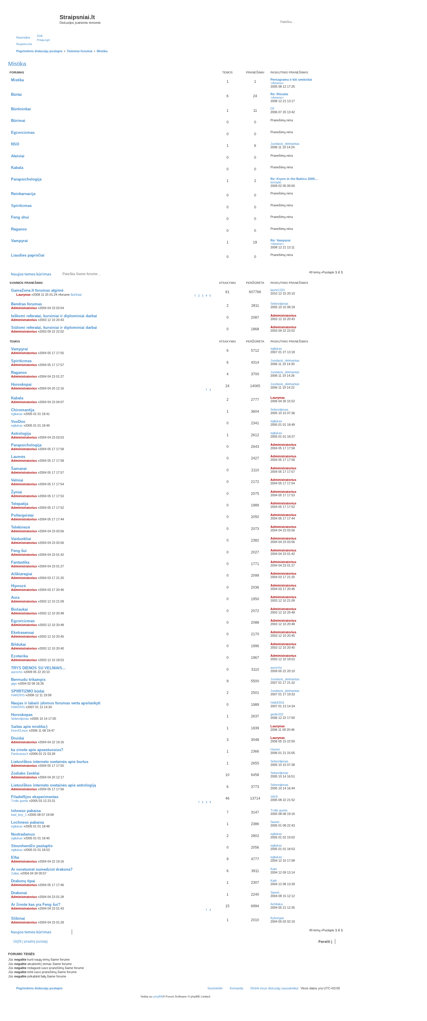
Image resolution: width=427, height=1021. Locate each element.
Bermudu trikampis (28, 679)
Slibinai (18, 918)
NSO (15, 144)
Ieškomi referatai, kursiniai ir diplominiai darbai (54, 316)
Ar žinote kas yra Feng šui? (35, 904)
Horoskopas (22, 714)
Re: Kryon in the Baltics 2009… (294, 179)
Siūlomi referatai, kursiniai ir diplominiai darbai (54, 327)
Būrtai (16, 94)
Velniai (17, 480)
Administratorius (24, 308)
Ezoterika (19, 656)
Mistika (17, 64)
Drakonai (19, 893)
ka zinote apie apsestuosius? (37, 750)
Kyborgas (277, 918)
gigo (14, 683)
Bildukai (18, 644)
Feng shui (20, 217)
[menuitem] (37, 36)
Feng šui (19, 551)
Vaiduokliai (21, 539)
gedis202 (276, 714)
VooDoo (18, 421)
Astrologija (21, 433)
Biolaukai (19, 609)
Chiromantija (22, 410)
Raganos (19, 229)
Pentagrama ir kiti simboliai (291, 79)
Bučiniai (76, 294)
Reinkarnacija (23, 194)
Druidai (17, 738)
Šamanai (19, 468)
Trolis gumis (19, 800)
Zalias (15, 873)
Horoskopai (21, 384)
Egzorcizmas (23, 132)
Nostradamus (23, 834)
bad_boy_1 (19, 814)
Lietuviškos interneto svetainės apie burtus (49, 762)
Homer (275, 749)
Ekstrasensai (22, 632)
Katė (273, 869)
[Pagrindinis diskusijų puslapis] (35, 19)
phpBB (158, 996)
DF (272, 108)
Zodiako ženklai (25, 773)
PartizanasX (19, 753)
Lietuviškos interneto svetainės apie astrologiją (53, 785)
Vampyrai (19, 241)
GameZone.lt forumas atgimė (37, 290)
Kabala (17, 167)
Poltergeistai (22, 515)
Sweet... (276, 822)
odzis (274, 796)
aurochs (17, 672)
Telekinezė (20, 527)
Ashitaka (276, 904)
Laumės (18, 456)
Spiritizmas (21, 205)
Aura (15, 597)
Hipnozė (18, 586)
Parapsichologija (26, 179)
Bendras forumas (26, 304)
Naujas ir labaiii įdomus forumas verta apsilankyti (56, 703)
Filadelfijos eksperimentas (34, 797)
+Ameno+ (277, 83)
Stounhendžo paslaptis (32, 846)
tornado (275, 182)
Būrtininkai (21, 109)
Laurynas (23, 294)
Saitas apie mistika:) (29, 726)
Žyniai (16, 492)
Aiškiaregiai (21, 574)
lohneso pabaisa (26, 811)
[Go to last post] (288, 290)
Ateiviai (17, 156)
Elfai (15, 857)
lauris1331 (277, 290)
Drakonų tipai (23, 881)
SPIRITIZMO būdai (27, 691)
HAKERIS (18, 695)
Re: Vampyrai (280, 240)
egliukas (276, 348)
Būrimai (18, 120)
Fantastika (20, 562)
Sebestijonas (279, 303)
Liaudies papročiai (27, 255)
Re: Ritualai (279, 94)
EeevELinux (19, 730)
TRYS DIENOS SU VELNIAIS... (38, 668)
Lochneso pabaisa (27, 822)
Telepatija (19, 504)
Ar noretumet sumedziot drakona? (42, 869)
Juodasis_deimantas (284, 143)
